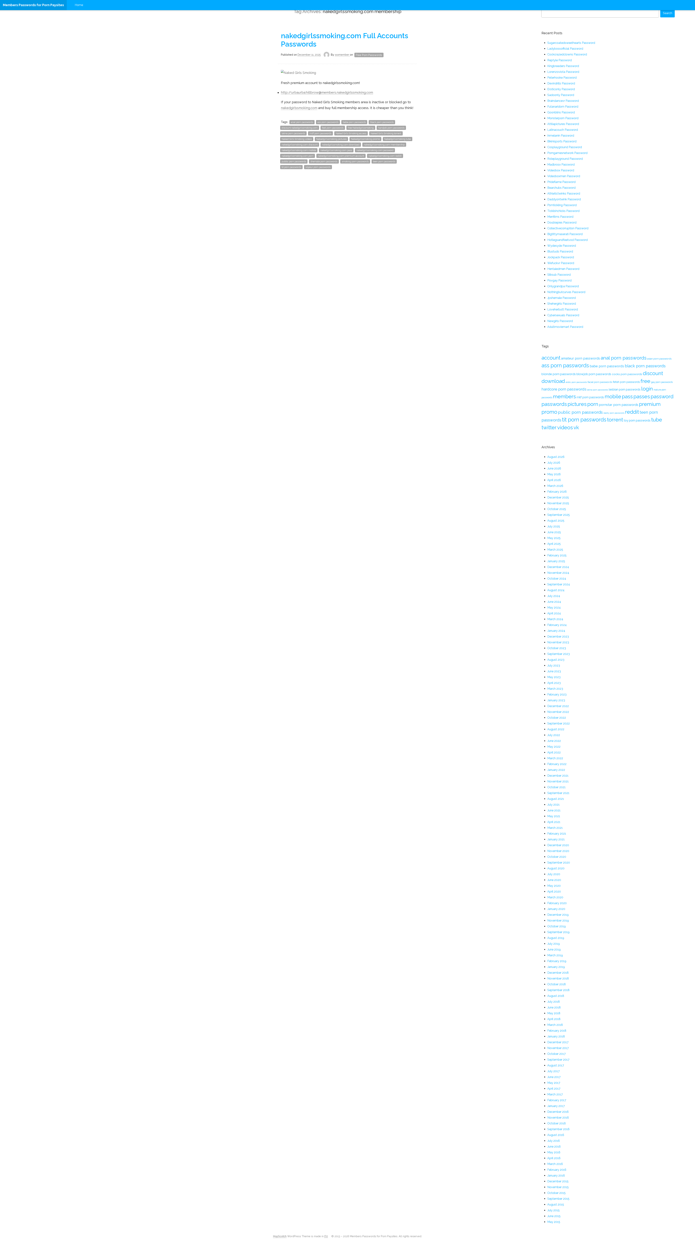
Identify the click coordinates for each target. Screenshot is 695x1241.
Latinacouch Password (562, 129)
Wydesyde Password (561, 245)
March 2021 (555, 828)
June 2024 (554, 601)
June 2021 (554, 810)
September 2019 (558, 932)
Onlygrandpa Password (563, 286)
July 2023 (553, 665)
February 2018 (556, 1030)
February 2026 (557, 491)
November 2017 (558, 1048)
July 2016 (553, 1140)
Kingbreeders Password (563, 66)
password (662, 396)
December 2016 (558, 1111)
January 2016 (556, 1175)
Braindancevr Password (563, 101)
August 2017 (555, 1065)
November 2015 (558, 1187)
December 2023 (558, 636)
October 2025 (556, 509)
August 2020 (556, 868)
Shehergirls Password (561, 303)
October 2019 (556, 926)
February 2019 (556, 961)
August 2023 (555, 659)
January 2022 (556, 770)
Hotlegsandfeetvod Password (567, 240)
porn (592, 404)
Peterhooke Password (562, 77)
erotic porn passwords (576, 382)
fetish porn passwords (626, 381)
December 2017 (557, 1042)
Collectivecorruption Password (567, 228)
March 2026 (555, 486)
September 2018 (558, 990)
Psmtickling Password (562, 205)
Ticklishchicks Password (563, 211)
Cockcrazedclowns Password (567, 54)
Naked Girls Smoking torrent (386, 133)
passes (641, 396)
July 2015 (553, 1210)
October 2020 (556, 856)
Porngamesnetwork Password (567, 153)
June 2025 (554, 532)
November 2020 (558, 851)
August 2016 (555, 1135)
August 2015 (555, 1204)
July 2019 (553, 943)
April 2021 (553, 822)
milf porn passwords (320, 133)
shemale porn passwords (323, 161)
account (551, 358)
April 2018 (554, 1019)
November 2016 (558, 1117)
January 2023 (556, 700)
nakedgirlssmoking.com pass (336, 150)
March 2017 (555, 1094)
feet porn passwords (333, 127)
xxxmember (342, 54)
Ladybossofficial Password (565, 48)
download (553, 381)
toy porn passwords (637, 420)
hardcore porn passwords (564, 389)
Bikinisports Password (561, 141)
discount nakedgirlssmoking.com (300, 127)
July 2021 (553, 804)
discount (653, 373)
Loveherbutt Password (562, 309)
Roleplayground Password (565, 158)
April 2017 (553, 1088)
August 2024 (556, 590)
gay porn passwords (662, 382)
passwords (554, 404)
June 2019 (554, 949)
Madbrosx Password (561, 164)
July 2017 (553, 1071)
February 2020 (557, 903)
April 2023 (554, 683)
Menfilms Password (560, 216)
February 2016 (556, 1169)
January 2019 (556, 967)
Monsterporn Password (562, 118)
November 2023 (558, 642)
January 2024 (556, 630)
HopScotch (280, 1236)
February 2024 (557, 625)
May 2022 (554, 746)
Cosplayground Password (564, 147)
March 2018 (555, 1025)
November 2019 (558, 920)
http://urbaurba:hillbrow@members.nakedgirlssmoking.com (327, 92)
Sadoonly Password (560, 95)
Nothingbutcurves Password (566, 292)
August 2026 (556, 457)
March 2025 (555, 549)
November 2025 (558, 503)
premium (650, 404)
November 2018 (558, 978)
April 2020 (554, 891)
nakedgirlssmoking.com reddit (385, 155)
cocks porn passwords (627, 374)
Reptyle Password (559, 60)
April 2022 (554, 752)
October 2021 (556, 787)
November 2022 (558, 712)
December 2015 (557, 1181)
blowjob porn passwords (593, 374)
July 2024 (553, 596)
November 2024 (558, 572)
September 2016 (558, 1129)
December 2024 (558, 567)
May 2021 (553, 816)
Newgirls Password (560, 321)
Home (79, 5)
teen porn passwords (384, 161)
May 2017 (553, 1083)
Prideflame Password (561, 182)
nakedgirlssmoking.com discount (300, 144)
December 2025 (558, 497)
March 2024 (555, 619)
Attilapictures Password (563, 124)
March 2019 (555, 955)
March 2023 (555, 688)
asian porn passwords (659, 358)
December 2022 (558, 706)
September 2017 (558, 1059)
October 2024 (556, 578)
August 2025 (555, 520)
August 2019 (555, 938)
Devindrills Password (561, 83)
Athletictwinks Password (563, 193)
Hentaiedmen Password (563, 269)
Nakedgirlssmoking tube (397, 139)
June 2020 (554, 880)
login (647, 389)
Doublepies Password (561, 222)
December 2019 (558, 914)
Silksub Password (559, 274)
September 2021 (558, 793)
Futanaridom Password (562, 106)
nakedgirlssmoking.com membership (384, 144)
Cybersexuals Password (563, 315)
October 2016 (556, 1123)
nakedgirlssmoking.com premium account (341, 155)
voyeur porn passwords (318, 167)
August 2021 (555, 799)
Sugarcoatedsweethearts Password (571, 43)
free (645, 381)
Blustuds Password (560, 251)
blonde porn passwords (559, 374)
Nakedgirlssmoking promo (365, 139)
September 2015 (558, 1198)
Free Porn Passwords (369, 55)
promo (549, 412)
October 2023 (556, 648)
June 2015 (554, 1216)
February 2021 (556, 833)
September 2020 (558, 862)
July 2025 (553, 526)
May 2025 (554, 538)
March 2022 (555, 758)
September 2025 (558, 515)
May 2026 (554, 474)
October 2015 (556, 1193)
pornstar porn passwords (618, 405)
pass (627, 396)
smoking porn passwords (355, 161)
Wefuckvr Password (560, 263)
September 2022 (558, 723)
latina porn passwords (293, 133)
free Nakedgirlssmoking (361, 127)
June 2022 (554, 741)
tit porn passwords (291, 167)
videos (565, 427)
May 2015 (553, 1222)
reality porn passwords (613, 413)
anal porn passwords (302, 122)
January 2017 (556, 1106)
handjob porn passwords (391, 127)
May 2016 (553, 1152)
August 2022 (555, 729)
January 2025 (556, 561)
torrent (615, 420)
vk (576, 427)
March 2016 (555, 1164)
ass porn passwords (327, 122)
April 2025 (554, 544)
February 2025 (556, 555)
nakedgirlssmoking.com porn (297, 155)
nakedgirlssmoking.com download (340, 144)
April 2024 (554, 613)
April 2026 (554, 480)
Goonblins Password (561, 112)
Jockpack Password (560, 257)
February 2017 (556, 1100)
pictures (577, 404)
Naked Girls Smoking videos (297, 139)
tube (656, 420)
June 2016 (554, 1146)
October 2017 (556, 1054)
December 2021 (557, 775)
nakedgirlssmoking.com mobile (299, 150)
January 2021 (556, 839)
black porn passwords (382, 122)
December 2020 (558, 845)
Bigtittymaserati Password (565, 234)
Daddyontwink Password (564, 199)
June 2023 (554, 671)
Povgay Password (559, 280)
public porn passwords (294, 161)
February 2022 (556, 764)
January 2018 (556, 1036)
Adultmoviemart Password (565, 327)
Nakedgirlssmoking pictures (331, 139)
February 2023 (556, 694)
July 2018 (553, 1001)
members (564, 396)
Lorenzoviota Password (563, 72)
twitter (549, 427)
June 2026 (554, 468)
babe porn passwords (354, 122)
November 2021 (558, 781)
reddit (632, 412)
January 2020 (556, 909)
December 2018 (558, 972)
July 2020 (553, 874)
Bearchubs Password (561, 187)
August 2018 (555, 996)
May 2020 (554, 885)
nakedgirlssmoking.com (299, 108)
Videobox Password (560, 170)
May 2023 (554, 677)
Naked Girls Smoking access (351, 133)
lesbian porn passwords (625, 389)
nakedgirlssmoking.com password (374, 150)
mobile (613, 396)
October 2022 (556, 717)
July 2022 (553, 735)
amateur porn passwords (580, 358)
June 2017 (554, 1077)
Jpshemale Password (561, 298)
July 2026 (553, 462)
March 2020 (555, 897)
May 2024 (554, 607)
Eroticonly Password (561, 89)
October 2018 (556, 984)
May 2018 (553, 1013)
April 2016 (554, 1158)
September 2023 (558, 654)
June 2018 (554, 1007)
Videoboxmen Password (563, 176)
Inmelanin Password (560, 135)
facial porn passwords (600, 382)
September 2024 (558, 584)
